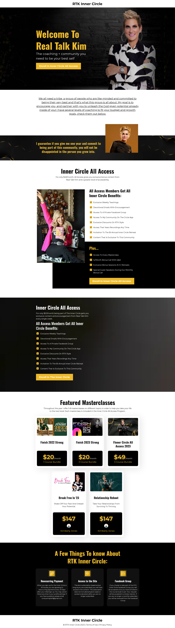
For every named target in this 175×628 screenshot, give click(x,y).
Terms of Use (92, 625)
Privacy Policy (105, 625)
